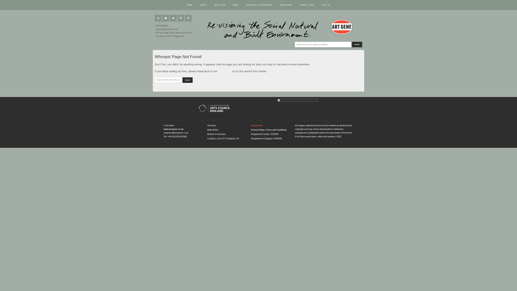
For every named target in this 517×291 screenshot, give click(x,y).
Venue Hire (286, 5)
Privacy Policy (257, 130)
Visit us (326, 5)
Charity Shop (306, 5)
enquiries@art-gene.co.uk (167, 29)
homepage (224, 71)
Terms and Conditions (276, 130)
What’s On (219, 5)
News (236, 5)
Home (190, 5)
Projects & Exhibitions (259, 5)
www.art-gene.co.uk (174, 129)
